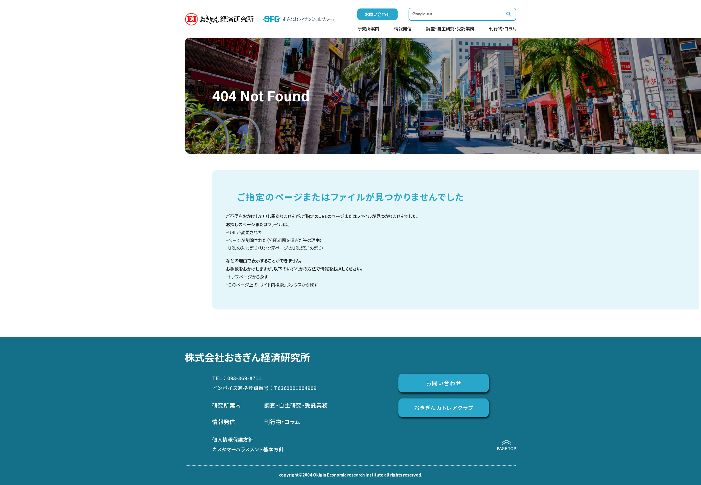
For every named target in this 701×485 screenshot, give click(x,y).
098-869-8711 (244, 377)
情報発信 (403, 29)
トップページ (240, 276)
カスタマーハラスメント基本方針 (248, 449)
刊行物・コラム (502, 29)
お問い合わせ (377, 14)
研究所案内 (368, 29)
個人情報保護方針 (233, 439)
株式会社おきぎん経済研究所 (247, 357)
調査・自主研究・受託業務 (450, 29)
